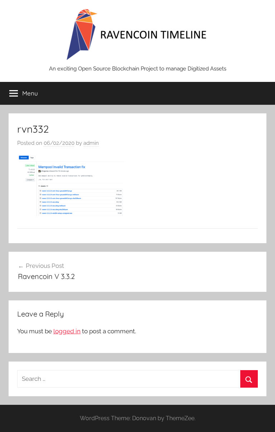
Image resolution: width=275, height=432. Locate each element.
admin (91, 143)
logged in (67, 331)
